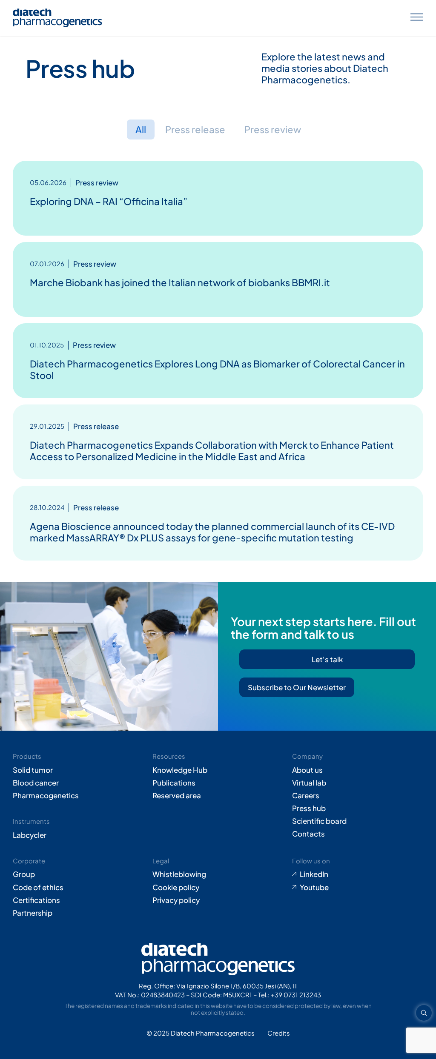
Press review (272, 129)
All (140, 129)
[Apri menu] (416, 18)
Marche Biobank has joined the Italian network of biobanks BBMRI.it (180, 282)
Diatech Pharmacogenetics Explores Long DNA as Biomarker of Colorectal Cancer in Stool (217, 369)
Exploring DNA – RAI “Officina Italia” (108, 201)
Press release (195, 129)
